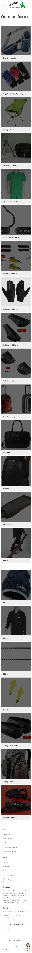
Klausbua (12, 949)
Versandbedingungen (10, 851)
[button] (3, 5)
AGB (4, 843)
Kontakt (6, 866)
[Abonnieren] (27, 929)
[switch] (28, 950)
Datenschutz (7, 838)
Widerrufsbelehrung (10, 847)
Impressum (6, 834)
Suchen (5, 862)
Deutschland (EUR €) (14, 940)
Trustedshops (7, 871)
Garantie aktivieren (9, 875)
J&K (24, 949)
